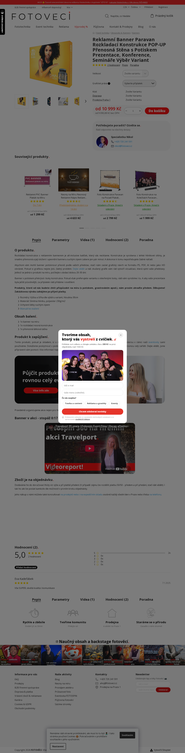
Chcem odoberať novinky (92, 411)
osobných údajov (82, 419)
